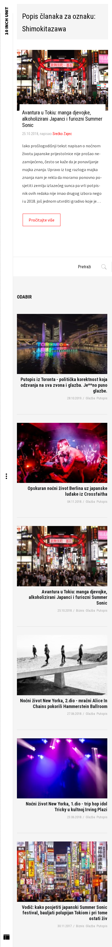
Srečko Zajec (62, 134)
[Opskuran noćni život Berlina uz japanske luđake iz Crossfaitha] (62, 453)
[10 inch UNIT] (6, 6)
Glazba (90, 398)
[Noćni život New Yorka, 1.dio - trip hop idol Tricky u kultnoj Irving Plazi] (62, 768)
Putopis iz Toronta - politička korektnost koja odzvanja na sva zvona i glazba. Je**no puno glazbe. (64, 385)
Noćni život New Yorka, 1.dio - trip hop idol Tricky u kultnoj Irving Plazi (66, 806)
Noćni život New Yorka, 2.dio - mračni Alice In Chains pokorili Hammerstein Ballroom (63, 703)
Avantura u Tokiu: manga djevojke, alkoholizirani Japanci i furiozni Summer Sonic (62, 118)
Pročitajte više (41, 220)
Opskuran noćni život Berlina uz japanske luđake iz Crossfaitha (67, 491)
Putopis (102, 398)
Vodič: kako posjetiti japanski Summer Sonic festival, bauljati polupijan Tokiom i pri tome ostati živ (64, 912)
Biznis (80, 610)
